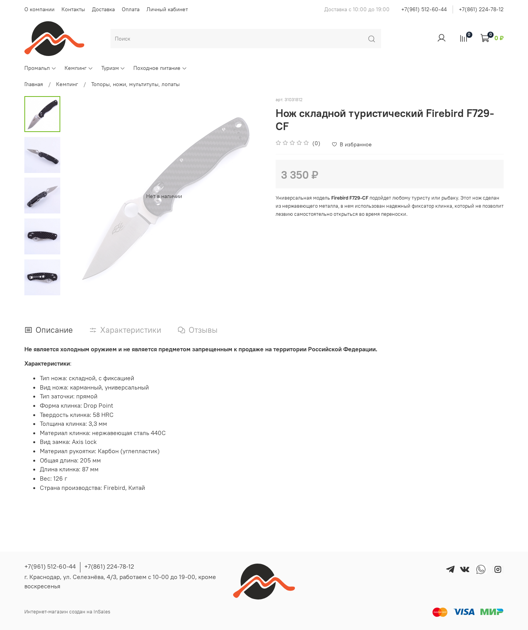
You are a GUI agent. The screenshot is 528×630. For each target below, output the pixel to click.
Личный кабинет (167, 9)
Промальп (37, 67)
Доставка (103, 9)
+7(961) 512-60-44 (424, 9)
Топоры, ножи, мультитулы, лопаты (135, 84)
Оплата (131, 9)
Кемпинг (76, 67)
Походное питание (157, 67)
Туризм (110, 67)
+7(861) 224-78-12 (481, 9)
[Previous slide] (78, 196)
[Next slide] (250, 196)
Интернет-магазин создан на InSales (67, 612)
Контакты (73, 9)
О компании (39, 9)
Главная (33, 84)
